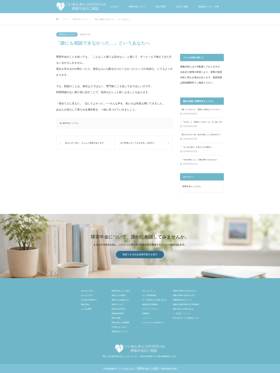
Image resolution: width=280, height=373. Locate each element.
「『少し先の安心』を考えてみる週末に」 (196, 147)
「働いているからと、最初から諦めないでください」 (201, 109)
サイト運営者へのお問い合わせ (154, 300)
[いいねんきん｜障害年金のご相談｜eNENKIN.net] (140, 348)
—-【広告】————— (182, 313)
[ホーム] (57, 14)
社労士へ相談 (182, 6)
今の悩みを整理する (89, 300)
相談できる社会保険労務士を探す (140, 254)
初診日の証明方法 (119, 309)
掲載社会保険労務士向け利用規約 (186, 304)
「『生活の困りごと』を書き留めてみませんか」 (199, 160)
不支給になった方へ (119, 327)
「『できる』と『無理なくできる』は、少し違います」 (202, 122)
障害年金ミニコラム (67, 34)
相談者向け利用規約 (150, 304)
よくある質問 (86, 309)
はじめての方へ (87, 295)
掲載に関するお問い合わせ (183, 309)
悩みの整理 (160, 6)
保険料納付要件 (118, 313)
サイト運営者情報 (149, 295)
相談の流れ (85, 304)
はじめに (115, 6)
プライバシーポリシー (151, 309)
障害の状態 (116, 318)
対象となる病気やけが (120, 300)
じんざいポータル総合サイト (153, 322)
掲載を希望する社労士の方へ (184, 295)
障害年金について (137, 6)
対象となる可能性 (119, 295)
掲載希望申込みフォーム (182, 300)
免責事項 (145, 313)
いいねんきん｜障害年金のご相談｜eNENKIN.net (148, 368)
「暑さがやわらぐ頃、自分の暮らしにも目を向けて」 (201, 135)
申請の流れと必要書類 (120, 322)
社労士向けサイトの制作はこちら (186, 318)
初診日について (118, 304)
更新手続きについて (119, 332)
